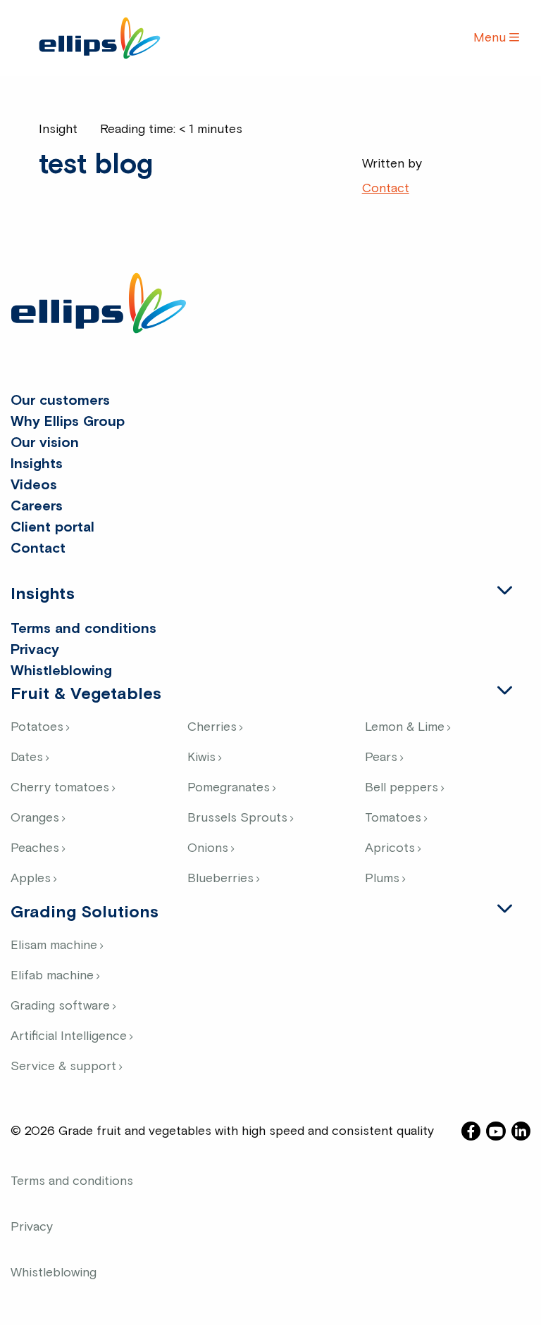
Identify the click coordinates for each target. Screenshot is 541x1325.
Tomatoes (393, 818)
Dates (27, 757)
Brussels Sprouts (237, 818)
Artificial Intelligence (69, 1036)
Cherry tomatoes (60, 787)
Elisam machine (54, 945)
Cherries (212, 727)
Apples (31, 878)
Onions (207, 848)
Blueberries (220, 878)
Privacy (35, 650)
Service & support (63, 1066)
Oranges (35, 818)
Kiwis (201, 757)
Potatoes (37, 727)
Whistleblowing (61, 671)
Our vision (45, 443)
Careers (37, 506)
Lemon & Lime (404, 727)
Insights (37, 464)
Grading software (60, 1006)
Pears (381, 757)
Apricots (390, 848)
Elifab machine (52, 975)
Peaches (35, 848)
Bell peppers (401, 787)
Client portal (52, 527)
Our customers (60, 401)
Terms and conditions (83, 629)
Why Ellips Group (68, 422)
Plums (382, 878)
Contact (385, 188)
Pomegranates (228, 787)
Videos (34, 485)
